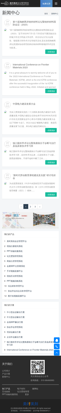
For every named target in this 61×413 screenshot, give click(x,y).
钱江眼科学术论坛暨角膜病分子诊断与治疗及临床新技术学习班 (34, 144)
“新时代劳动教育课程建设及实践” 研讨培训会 (34, 177)
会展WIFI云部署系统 (16, 266)
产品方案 (6, 373)
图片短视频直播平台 (17, 295)
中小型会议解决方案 (16, 312)
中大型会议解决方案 (16, 317)
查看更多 (51, 51)
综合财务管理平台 (16, 285)
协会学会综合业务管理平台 (20, 290)
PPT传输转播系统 (15, 251)
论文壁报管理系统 (15, 256)
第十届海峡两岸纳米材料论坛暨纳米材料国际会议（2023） (34, 23)
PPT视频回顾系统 (15, 280)
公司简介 (6, 370)
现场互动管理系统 (15, 275)
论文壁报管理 (23, 391)
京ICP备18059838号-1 (41, 410)
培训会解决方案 (14, 332)
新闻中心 (54, 13)
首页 (46, 13)
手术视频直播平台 (15, 271)
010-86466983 (25, 410)
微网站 (35, 388)
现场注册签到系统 (15, 246)
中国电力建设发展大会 (24, 103)
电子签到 (21, 388)
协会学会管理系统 (15, 327)
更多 (27, 394)
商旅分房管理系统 (15, 261)
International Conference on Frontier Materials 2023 (31, 66)
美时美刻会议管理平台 (17, 241)
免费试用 (46, 3)
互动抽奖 (6, 391)
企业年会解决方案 (15, 336)
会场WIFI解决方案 (15, 322)
